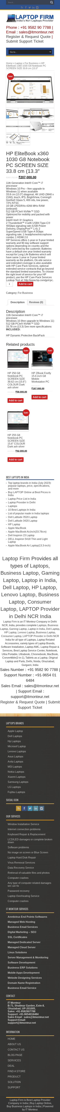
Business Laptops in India (26, 1106)
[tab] (17, 302)
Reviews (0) (36, 302)
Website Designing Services (25, 977)
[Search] (51, 2)
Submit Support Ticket (25, 41)
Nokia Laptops (16, 771)
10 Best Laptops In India (21, 509)
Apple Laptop (15, 731)
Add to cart (25, 284)
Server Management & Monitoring (28, 957)
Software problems (18, 847)
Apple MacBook (17, 528)
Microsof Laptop (17, 746)
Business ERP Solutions (23, 967)
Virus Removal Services (21, 862)
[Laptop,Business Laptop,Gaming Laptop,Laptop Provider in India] (30, 22)
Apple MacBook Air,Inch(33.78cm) (27, 531)
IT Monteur (31, 1109)
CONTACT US (16, 1049)
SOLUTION (14, 1082)
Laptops (12, 506)
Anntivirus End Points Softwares (27, 916)
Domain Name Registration (24, 983)
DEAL (11, 1065)
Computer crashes (18, 878)
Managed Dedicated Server (24, 942)
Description (18, 302)
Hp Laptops (14, 741)
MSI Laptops (15, 766)
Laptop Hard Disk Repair (22, 857)
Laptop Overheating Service (23, 896)
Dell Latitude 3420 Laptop (22, 520)
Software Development (21, 962)
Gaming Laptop (18, 629)
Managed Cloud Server (22, 947)
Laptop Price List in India (22, 498)
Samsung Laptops (18, 782)
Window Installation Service (23, 824)
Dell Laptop (16, 587)
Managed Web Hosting (21, 922)
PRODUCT (14, 1076)
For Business (32, 63)
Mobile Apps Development (24, 972)
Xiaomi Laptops (16, 776)
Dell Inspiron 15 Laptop (21, 535)
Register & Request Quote (28, 36)
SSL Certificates (17, 937)
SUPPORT (14, 1087)
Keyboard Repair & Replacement (26, 834)
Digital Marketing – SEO (22, 932)
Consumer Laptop (11, 636)
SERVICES (14, 1060)
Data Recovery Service (21, 867)
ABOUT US (14, 1044)
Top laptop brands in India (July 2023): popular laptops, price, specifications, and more (29, 486)
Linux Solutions (17, 952)
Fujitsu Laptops (16, 792)
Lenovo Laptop (18, 594)
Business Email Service (22, 988)
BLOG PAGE (15, 1055)
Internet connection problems (24, 829)
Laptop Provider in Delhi (22, 502)
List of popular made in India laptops (28, 513)
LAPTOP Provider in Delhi (38, 636)
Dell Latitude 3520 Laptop (22, 517)
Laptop (18, 63)
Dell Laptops (15, 736)
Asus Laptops (15, 756)
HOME (11, 1038)
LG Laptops (14, 787)
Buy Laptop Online (40, 1103)
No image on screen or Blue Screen (28, 852)
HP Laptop (14, 524)
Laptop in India (39, 580)
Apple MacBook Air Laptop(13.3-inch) (29, 545)
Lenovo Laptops (17, 751)
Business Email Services (23, 927)
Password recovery (18, 891)
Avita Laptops (15, 761)
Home (9, 63)
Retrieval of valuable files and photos (29, 872)
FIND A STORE (16, 1071)
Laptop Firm (16, 558)
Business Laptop (19, 573)
